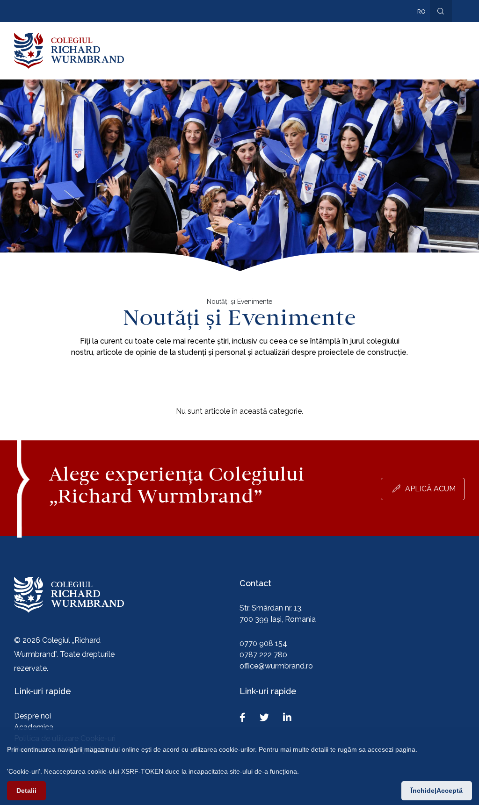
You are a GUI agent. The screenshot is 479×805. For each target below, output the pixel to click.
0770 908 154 (263, 643)
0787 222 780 (263, 654)
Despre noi (32, 716)
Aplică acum (430, 488)
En (416, 25)
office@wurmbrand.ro (276, 665)
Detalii (26, 790)
